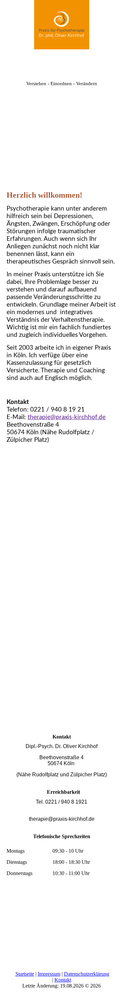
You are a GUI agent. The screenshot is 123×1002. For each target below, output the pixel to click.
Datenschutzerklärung (86, 974)
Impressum (49, 974)
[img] (61, 24)
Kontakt (62, 980)
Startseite (24, 974)
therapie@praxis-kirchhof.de (67, 417)
